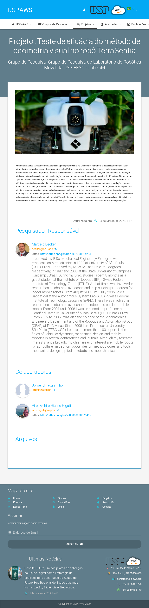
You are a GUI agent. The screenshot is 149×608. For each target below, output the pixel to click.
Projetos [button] (85, 24)
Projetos (107, 498)
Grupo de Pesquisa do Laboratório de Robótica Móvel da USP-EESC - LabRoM (92, 64)
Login (60, 506)
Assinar (72, 544)
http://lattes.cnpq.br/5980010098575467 (65, 415)
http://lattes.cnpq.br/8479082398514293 (65, 254)
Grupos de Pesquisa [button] (54, 24)
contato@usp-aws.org (129, 578)
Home (16, 498)
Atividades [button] (111, 24)
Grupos (61, 498)
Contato (106, 506)
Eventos (17, 502)
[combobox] (134, 10)
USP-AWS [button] (21, 24)
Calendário (63, 502)
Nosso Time (19, 506)
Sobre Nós (108, 502)
